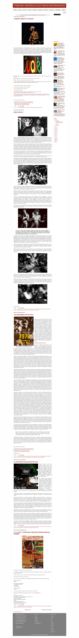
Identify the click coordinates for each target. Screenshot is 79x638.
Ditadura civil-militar (44, 456)
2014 (55, 134)
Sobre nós (36, 614)
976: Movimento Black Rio (22, 456)
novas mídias (26, 527)
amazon (27, 456)
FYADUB (15, 9)
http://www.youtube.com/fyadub (23, 104)
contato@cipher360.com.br (22, 620)
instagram (52, 624)
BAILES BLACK (18, 112)
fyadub (21, 584)
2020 (56, 129)
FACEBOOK (35, 9)
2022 (55, 126)
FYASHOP (19, 9)
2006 (56, 141)
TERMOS (63, 9)
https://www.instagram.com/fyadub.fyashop (25, 102)
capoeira (27, 526)
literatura (20, 527)
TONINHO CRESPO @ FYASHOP (24, 19)
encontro (45, 526)
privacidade (37, 621)
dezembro (57, 120)
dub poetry (23, 107)
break (25, 526)
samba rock (29, 457)
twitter (52, 626)
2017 (55, 130)
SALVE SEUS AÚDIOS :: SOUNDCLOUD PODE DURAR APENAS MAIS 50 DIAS (61, 74)
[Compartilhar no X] (21, 106)
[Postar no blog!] (20, 106)
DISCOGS (29, 9)
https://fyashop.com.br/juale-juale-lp (33, 78)
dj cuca (19, 107)
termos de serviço (38, 623)
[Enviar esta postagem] (18, 106)
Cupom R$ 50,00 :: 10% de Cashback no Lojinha (61, 51)
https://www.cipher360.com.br (20, 621)
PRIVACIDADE (58, 9)
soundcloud (52, 631)
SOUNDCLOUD (51, 9)
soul (32, 457)
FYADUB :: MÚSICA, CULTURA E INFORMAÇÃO (39, 5)
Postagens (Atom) (19, 611)
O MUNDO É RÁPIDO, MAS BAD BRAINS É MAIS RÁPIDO (61, 66)
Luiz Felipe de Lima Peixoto (20, 457)
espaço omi (49, 526)
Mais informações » (17, 306)
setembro (57, 125)
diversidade (37, 526)
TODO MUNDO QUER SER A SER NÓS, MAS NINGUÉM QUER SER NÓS (61, 97)
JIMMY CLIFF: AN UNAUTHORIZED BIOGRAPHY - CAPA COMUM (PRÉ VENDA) (60, 81)
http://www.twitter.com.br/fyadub (23, 103)
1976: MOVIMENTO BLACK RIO (23, 314)
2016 (55, 131)
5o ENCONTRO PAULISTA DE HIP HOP (26, 462)
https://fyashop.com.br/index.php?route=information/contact (38, 94)
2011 (55, 136)
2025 (55, 119)
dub (21, 107)
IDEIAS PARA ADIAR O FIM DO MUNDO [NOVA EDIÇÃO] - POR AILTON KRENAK (61, 89)
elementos (42, 526)
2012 (55, 135)
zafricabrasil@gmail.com (36, 592)
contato (36, 620)
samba (36, 107)
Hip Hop (17, 527)
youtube (52, 628)
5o (18, 526)
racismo (29, 527)
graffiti (15, 527)
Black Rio (39, 456)
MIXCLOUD (46, 9)
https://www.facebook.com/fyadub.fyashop (25, 101)
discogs (52, 621)
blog (51, 619)
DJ (39, 526)
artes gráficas (21, 526)
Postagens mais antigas (46, 609)
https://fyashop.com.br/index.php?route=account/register (23, 92)
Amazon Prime (31, 456)
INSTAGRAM (40, 9)
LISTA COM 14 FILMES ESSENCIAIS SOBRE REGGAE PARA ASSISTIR (60, 44)
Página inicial (27, 609)
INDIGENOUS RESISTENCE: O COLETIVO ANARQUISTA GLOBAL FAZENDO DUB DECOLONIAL (61, 111)
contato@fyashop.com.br (18, 95)
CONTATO (25, 9)
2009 (56, 139)
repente (34, 527)
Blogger (46, 634)
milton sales (30, 107)
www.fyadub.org (20, 85)
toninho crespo (39, 107)
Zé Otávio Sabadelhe (41, 457)
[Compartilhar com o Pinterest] (23, 106)
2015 (55, 133)
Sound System (35, 457)
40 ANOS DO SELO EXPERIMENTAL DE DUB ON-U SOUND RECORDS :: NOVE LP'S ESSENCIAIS (61, 58)
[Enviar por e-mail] (19, 525)
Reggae (33, 107)
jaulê (26, 107)
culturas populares (32, 526)
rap (31, 527)
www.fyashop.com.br (27, 85)
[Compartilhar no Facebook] (22, 106)
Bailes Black (36, 456)
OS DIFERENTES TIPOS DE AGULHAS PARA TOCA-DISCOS (61, 104)
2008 (56, 140)
